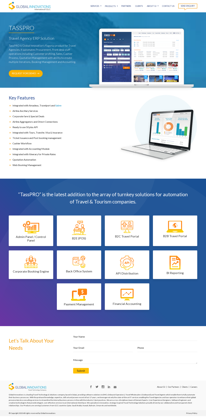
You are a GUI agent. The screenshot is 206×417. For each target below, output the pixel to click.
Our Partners (173, 387)
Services (94, 6)
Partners (126, 6)
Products (110, 6)
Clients (139, 6)
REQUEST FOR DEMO (24, 73)
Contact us (168, 6)
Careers (193, 387)
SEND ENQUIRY (188, 6)
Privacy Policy (191, 413)
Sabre (58, 105)
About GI (151, 6)
